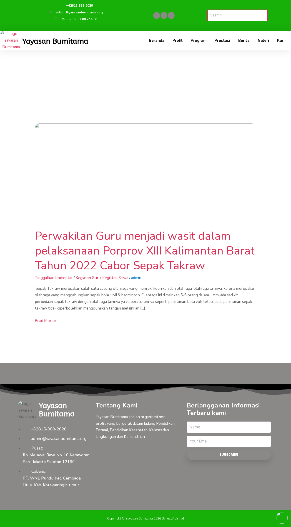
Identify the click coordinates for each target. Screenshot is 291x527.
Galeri (263, 40)
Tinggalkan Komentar (54, 277)
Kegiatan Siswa (115, 277)
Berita (244, 40)
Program (198, 40)
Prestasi (222, 40)
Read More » (45, 320)
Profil (178, 40)
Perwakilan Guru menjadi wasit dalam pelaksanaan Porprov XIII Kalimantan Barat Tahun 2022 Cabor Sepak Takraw (145, 250)
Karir (281, 40)
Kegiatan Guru (88, 277)
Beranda (156, 40)
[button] (237, 6)
